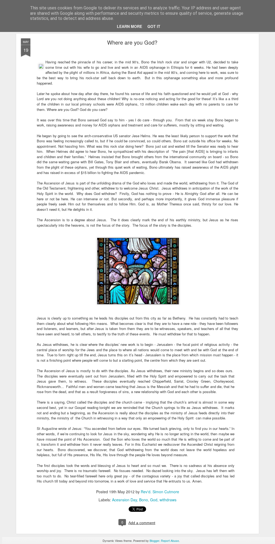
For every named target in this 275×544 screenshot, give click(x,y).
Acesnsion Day (124, 499)
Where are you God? (132, 42)
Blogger (154, 540)
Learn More (129, 26)
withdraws (168, 499)
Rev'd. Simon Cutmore (160, 491)
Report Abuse (170, 540)
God (153, 499)
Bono (143, 499)
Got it (153, 26)
